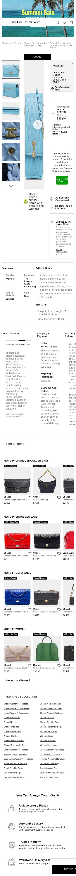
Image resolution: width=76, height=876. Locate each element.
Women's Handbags (29, 44)
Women (18, 43)
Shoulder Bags (42, 44)
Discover (6, 43)
